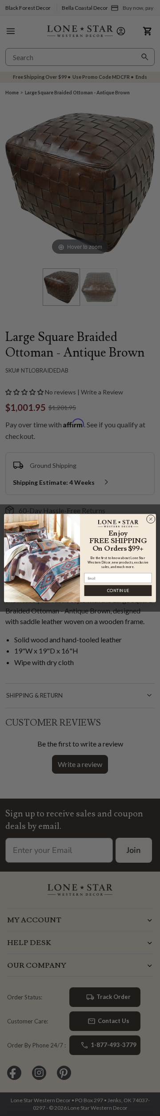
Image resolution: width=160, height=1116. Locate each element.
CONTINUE (118, 590)
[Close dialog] (150, 519)
